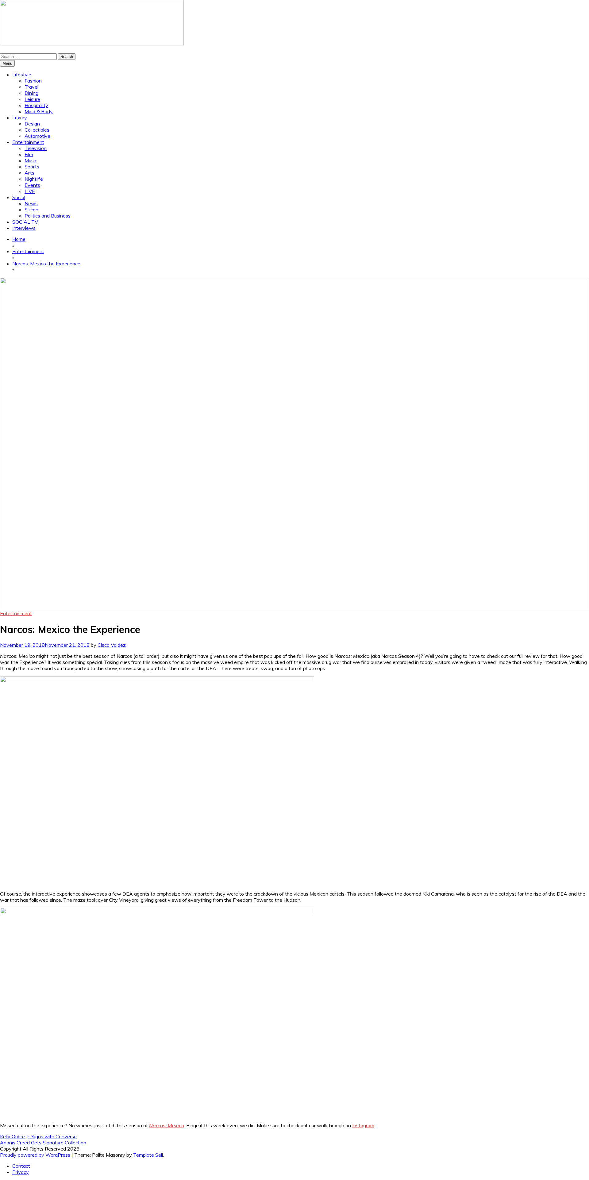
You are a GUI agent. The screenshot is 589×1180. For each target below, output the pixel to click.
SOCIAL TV (25, 222)
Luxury (19, 117)
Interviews (24, 228)
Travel (31, 87)
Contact (21, 1166)
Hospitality (36, 105)
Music (31, 160)
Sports (32, 167)
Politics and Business (48, 216)
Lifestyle (21, 74)
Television (36, 148)
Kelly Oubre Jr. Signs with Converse (38, 1136)
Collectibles (37, 130)
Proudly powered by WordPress (35, 1155)
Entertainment (28, 142)
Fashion (33, 81)
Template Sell (148, 1155)
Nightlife (34, 179)
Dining (31, 93)
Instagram (363, 1125)
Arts (29, 173)
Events (32, 185)
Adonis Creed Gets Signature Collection (43, 1143)
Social (18, 197)
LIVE (30, 191)
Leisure (32, 99)
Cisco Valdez (112, 645)
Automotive (37, 136)
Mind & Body (39, 111)
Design (32, 124)
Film (29, 154)
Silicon (31, 209)
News (31, 203)
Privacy (20, 1172)
